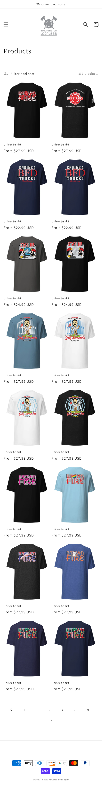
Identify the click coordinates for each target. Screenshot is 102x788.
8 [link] (75, 710)
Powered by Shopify (59, 779)
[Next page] (51, 720)
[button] (6, 24)
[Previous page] (11, 709)
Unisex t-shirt (12, 144)
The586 (44, 779)
